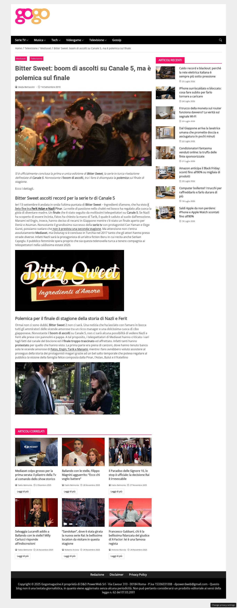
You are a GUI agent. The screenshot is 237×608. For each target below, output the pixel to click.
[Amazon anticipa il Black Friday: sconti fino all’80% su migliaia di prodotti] (165, 172)
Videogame (73, 40)
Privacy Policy (138, 574)
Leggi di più (23, 491)
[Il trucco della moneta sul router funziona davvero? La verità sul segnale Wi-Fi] (165, 112)
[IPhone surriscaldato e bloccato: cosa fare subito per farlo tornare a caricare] (165, 92)
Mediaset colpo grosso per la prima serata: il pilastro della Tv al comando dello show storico (35, 475)
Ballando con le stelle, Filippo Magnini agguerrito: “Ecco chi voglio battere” (81, 475)
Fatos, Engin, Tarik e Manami (69, 349)
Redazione (97, 574)
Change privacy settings (223, 604)
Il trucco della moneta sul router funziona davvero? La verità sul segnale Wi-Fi (200, 112)
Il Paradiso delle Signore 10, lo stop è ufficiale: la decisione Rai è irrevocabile (129, 475)
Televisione (96, 40)
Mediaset (21, 58)
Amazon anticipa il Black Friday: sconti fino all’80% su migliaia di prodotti (199, 172)
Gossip (116, 40)
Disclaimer (117, 574)
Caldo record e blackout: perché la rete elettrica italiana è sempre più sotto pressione (200, 72)
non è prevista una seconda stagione (76, 229)
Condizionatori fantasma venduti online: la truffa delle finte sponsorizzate (198, 152)
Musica (38, 40)
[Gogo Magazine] (32, 20)
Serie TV (20, 40)
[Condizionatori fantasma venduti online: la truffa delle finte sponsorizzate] (165, 152)
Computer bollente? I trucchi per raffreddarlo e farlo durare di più (200, 192)
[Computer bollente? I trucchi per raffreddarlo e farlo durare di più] (165, 192)
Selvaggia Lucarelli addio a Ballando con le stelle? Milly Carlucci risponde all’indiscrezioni (32, 537)
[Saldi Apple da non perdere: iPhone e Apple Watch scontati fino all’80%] (165, 212)
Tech (55, 40)
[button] (220, 40)
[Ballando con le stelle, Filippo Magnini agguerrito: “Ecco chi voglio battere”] (83, 452)
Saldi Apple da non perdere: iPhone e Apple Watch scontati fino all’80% (199, 212)
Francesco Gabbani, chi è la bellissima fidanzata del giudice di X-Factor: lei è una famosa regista (129, 537)
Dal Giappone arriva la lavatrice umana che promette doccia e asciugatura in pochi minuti (199, 132)
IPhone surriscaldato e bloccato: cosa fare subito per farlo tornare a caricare (200, 92)
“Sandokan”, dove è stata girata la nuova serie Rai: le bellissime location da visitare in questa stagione (82, 537)
